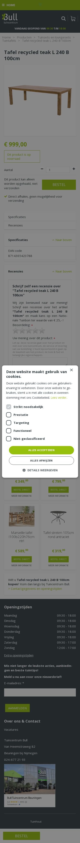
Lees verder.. (59, 398)
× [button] (71, 370)
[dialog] (40, 421)
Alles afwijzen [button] (41, 460)
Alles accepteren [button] (41, 450)
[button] (40, 470)
